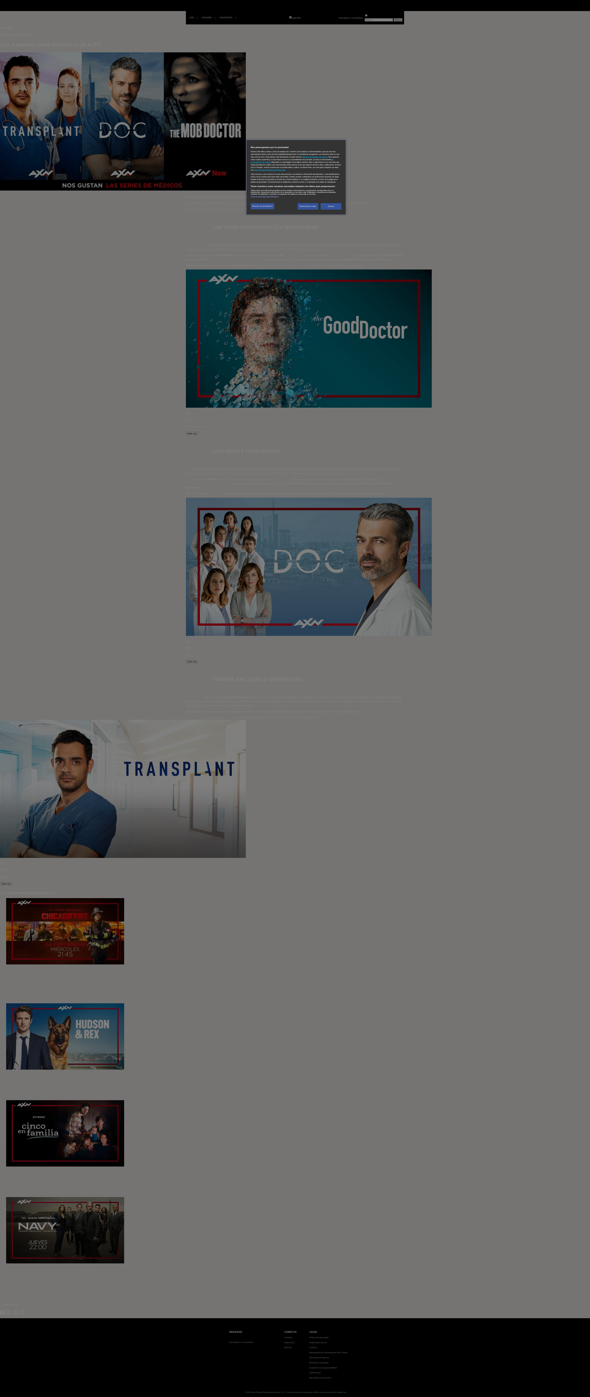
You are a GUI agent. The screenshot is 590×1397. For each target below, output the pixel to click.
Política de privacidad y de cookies (314, 157)
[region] (296, 177)
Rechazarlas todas (308, 206)
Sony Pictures (259, 170)
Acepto (331, 206)
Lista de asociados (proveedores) (264, 197)
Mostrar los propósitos (262, 206)
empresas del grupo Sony (275, 170)
